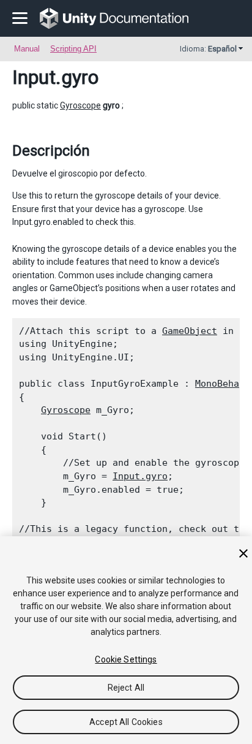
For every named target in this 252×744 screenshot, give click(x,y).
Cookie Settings (126, 659)
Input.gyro (140, 476)
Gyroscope (80, 105)
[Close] (243, 553)
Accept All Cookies (126, 722)
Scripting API (73, 48)
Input (34, 77)
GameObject (189, 330)
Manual (27, 48)
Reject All (126, 688)
